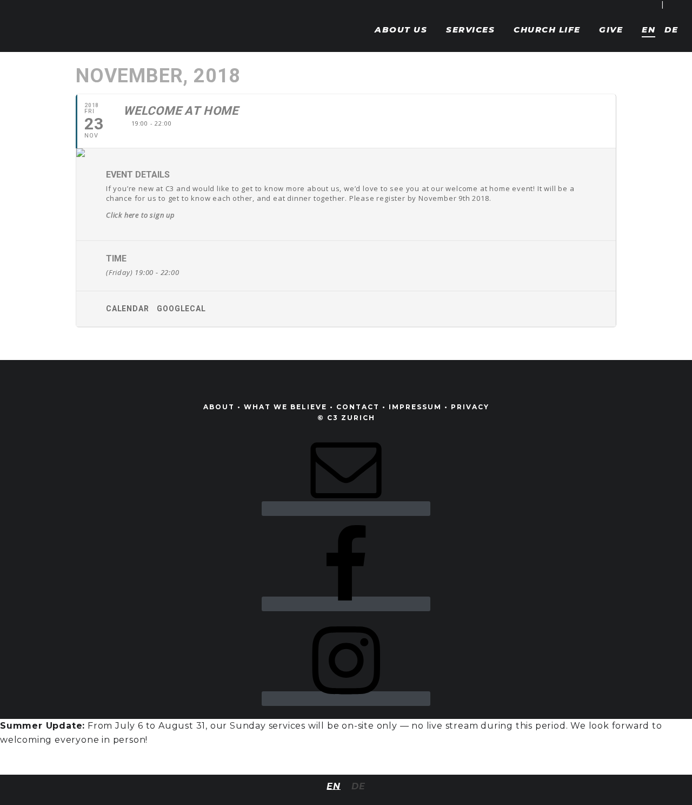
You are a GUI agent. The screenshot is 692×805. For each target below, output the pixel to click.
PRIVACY (470, 407)
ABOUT (219, 407)
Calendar (127, 308)
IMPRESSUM (415, 407)
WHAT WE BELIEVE (285, 407)
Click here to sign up (140, 215)
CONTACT (358, 407)
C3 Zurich (46, 21)
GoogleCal (181, 308)
